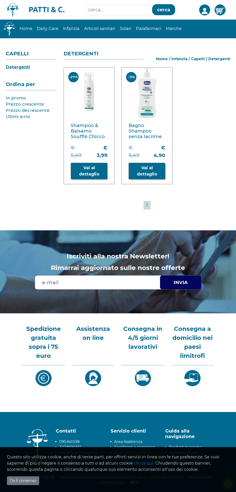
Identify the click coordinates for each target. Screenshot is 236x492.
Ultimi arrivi (18, 116)
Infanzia (179, 59)
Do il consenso (23, 480)
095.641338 (69, 441)
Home (26, 28)
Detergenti (18, 67)
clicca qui (143, 463)
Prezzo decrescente (28, 110)
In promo (16, 98)
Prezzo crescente (25, 104)
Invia (181, 282)
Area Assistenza (128, 441)
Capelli (198, 59)
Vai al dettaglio (89, 171)
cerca (163, 9)
